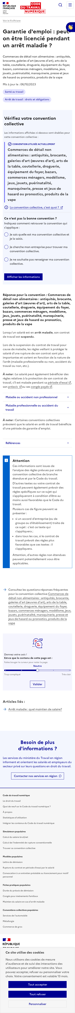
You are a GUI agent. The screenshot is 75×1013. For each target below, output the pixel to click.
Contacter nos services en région (35, 776)
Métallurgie (8, 921)
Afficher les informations (23, 277)
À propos (7, 812)
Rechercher (60, 4)
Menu (70, 4)
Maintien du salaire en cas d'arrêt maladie (23, 901)
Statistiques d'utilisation (15, 817)
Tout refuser (37, 994)
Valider (37, 684)
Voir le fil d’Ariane (12, 20)
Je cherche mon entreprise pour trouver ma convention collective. (39, 249)
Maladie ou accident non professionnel (31, 397)
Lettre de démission (12, 862)
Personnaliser (37, 1004)
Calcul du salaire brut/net (15, 837)
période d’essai (58, 382)
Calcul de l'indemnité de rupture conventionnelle (27, 842)
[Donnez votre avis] (70, 27)
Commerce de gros (12, 926)
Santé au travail (14, 92)
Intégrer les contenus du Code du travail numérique (28, 823)
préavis (13, 387)
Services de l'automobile (15, 915)
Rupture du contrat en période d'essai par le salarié (28, 867)
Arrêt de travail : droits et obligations (27, 99)
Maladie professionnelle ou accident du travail (32, 407)
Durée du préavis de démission (18, 890)
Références (13, 443)
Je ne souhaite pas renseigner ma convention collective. (39, 261)
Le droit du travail (12, 801)
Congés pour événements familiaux (20, 896)
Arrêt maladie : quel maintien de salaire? (35, 709)
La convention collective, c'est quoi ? (34, 207)
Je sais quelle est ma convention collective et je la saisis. (39, 236)
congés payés (40, 387)
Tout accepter (37, 984)
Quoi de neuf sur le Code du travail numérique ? (27, 806)
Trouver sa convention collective (19, 848)
